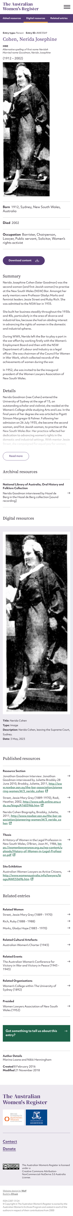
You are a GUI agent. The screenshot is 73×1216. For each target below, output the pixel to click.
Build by (10, 1194)
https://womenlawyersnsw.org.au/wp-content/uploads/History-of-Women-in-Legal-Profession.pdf (32, 849)
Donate (9, 1148)
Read (12, 456)
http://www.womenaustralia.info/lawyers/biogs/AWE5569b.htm (32, 877)
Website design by (14, 1190)
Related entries (59, 18)
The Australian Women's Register (21, 6)
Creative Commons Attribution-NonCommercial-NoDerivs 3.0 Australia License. (44, 1174)
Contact (10, 1141)
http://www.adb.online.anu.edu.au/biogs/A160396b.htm (32, 803)
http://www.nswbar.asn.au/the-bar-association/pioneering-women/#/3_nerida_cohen (32, 787)
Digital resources (35, 18)
